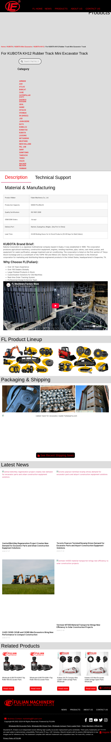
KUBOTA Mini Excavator (23, 47)
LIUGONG (23, 135)
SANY (21, 150)
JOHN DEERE (24, 121)
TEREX (21, 158)
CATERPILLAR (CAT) (24, 96)
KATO (21, 124)
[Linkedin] (91, 720)
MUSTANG (23, 141)
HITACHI (22, 110)
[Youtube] (96, 720)
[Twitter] (101, 720)
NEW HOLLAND (25, 144)
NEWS (48, 8)
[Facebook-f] (86, 720)
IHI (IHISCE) (23, 116)
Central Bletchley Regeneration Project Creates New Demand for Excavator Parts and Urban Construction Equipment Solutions (25, 545)
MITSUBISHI (24, 138)
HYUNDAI (22, 113)
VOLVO (21, 161)
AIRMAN (22, 81)
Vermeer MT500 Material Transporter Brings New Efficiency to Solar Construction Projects (78, 626)
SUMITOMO (24, 152)
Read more (8, 688)
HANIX (21, 107)
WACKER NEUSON (22, 165)
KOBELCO (23, 127)
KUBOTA (10, 47)
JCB (20, 119)
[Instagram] (106, 720)
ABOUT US (76, 8)
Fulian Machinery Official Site (92, 726)
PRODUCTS (61, 8)
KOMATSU (23, 130)
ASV (21, 84)
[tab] (16, 177)
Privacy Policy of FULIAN (12, 738)
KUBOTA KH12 (39, 47)
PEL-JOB (22, 147)
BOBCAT (22, 90)
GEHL (21, 104)
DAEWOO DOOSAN (22, 101)
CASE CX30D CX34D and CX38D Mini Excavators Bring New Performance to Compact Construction (27, 633)
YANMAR (22, 168)
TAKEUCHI (23, 155)
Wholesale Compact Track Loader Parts (66, 726)
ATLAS (22, 87)
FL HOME (38, 8)
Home (3, 47)
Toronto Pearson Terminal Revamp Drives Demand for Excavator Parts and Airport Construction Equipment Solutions (80, 545)
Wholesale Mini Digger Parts (41, 726)
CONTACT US (93, 8)
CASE (21, 92)
